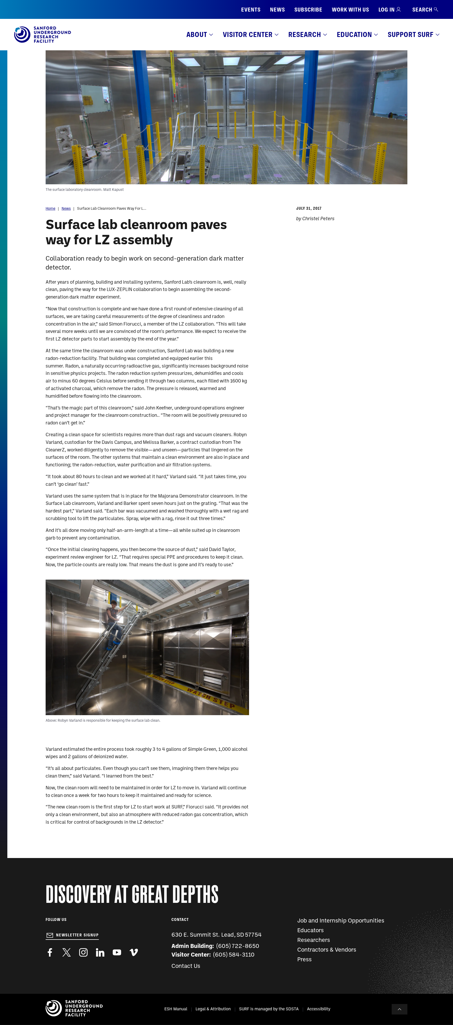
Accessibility (318, 1009)
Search (422, 9)
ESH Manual (175, 1009)
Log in (387, 9)
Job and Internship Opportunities (340, 921)
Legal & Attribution (213, 1009)
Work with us (350, 9)
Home (50, 209)
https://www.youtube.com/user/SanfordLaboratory (117, 952)
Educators (310, 931)
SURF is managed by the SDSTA (269, 1009)
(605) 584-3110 (234, 955)
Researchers (313, 940)
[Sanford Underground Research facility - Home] (42, 42)
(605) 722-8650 (238, 946)
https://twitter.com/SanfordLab (66, 952)
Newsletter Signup (77, 935)
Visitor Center (248, 34)
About (196, 34)
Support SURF (411, 34)
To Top (399, 1009)
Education (354, 34)
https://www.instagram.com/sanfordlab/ (83, 952)
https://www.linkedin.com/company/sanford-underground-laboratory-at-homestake (100, 952)
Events (251, 9)
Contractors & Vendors (326, 950)
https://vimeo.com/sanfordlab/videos (134, 952)
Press (304, 960)
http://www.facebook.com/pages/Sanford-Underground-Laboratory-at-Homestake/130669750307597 (50, 952)
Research (304, 34)
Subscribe (308, 9)
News (277, 9)
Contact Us (185, 966)
